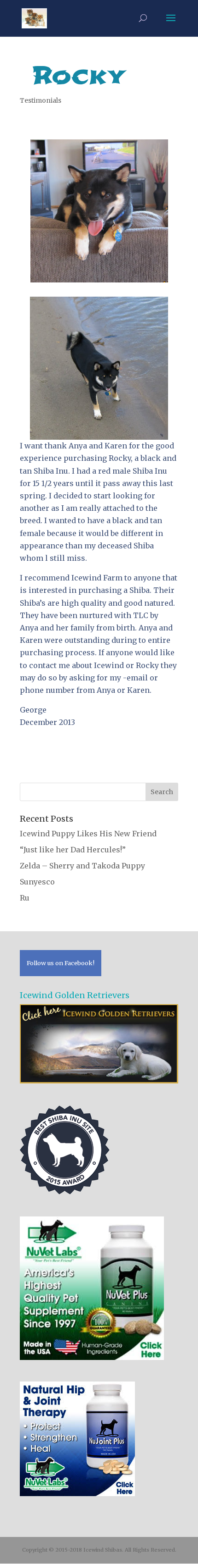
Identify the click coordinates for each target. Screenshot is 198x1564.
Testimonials (40, 100)
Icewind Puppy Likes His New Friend (88, 833)
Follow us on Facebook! (60, 963)
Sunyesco (37, 881)
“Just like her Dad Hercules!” (73, 849)
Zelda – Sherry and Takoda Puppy (82, 865)
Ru (24, 897)
